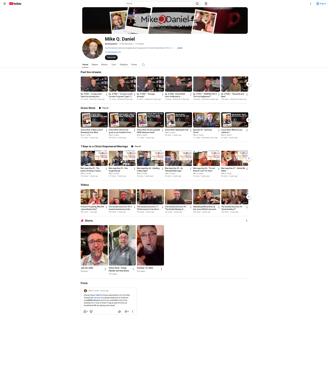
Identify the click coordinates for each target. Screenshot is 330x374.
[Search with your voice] (206, 3)
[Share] (119, 311)
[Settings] (310, 3)
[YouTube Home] (15, 3)
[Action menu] (132, 311)
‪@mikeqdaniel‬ (97, 298)
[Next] (248, 84)
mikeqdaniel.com (114, 52)
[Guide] (4, 3)
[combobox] (159, 3)
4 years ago (104, 291)
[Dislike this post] (91, 311)
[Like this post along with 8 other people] (85, 311)
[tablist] (165, 65)
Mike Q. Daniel (86, 135)
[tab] (85, 65)
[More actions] (106, 94)
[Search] (197, 3)
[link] (109, 301)
